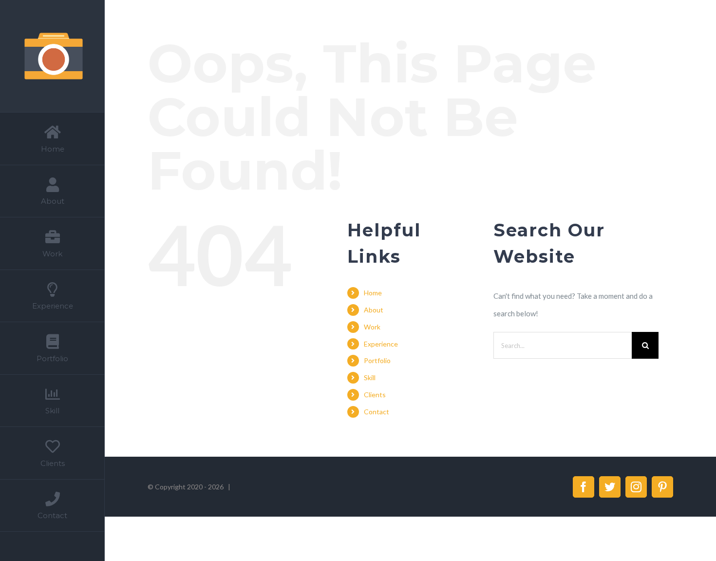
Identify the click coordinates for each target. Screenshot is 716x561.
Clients (375, 394)
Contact (376, 411)
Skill (370, 377)
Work (372, 327)
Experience (381, 344)
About (373, 310)
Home (373, 293)
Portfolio (377, 360)
